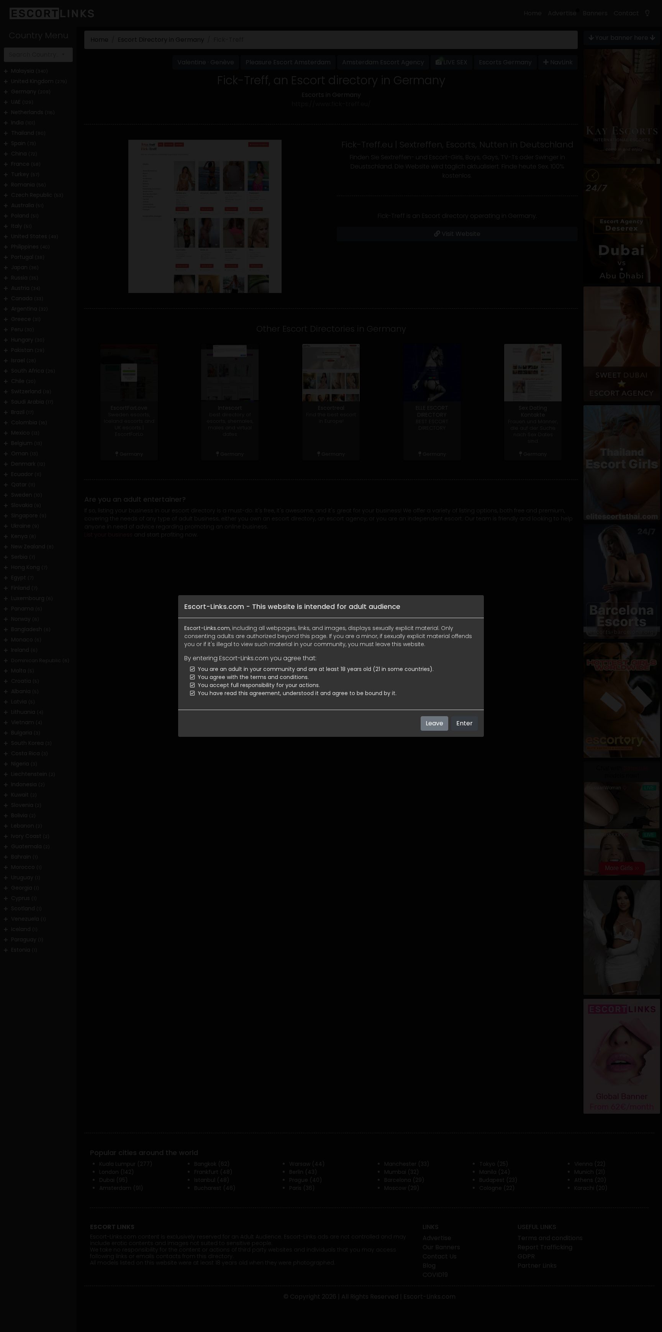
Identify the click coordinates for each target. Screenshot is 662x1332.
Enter (464, 723)
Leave (434, 723)
